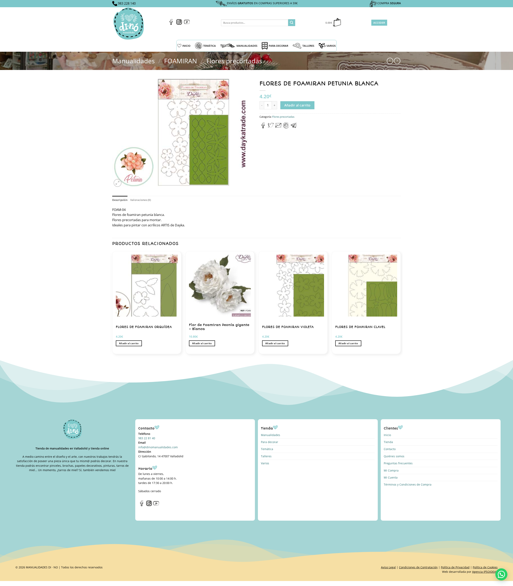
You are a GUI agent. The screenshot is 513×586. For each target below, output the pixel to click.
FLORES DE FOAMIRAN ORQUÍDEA (144, 327)
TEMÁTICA (209, 46)
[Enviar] (291, 22)
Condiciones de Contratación (418, 567)
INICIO (186, 46)
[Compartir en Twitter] (271, 127)
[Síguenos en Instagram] (179, 23)
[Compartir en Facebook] (263, 127)
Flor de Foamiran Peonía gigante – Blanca (219, 327)
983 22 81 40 (146, 438)
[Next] (401, 304)
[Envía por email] (278, 127)
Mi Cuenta (391, 477)
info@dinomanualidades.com (158, 447)
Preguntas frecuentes (398, 463)
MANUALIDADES (246, 46)
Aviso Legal (388, 567)
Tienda (388, 442)
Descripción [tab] (119, 200)
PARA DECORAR (278, 46)
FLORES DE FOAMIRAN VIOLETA (288, 327)
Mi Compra (391, 470)
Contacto (390, 449)
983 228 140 (127, 3)
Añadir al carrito (297, 105)
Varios (265, 463)
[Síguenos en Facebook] (171, 23)
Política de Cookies (485, 567)
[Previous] (112, 304)
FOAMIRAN (180, 61)
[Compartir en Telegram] (294, 127)
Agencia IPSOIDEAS (485, 572)
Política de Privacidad (455, 567)
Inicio (387, 435)
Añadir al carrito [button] (129, 343)
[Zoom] (117, 183)
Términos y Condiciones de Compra (407, 484)
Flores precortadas (234, 61)
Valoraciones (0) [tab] (140, 200)
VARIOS (331, 46)
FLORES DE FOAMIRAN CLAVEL (360, 327)
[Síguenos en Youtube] (187, 23)
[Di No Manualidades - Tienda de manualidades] (130, 23)
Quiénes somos (394, 456)
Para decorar (269, 442)
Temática (267, 449)
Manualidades (133, 61)
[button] (501, 574)
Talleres (266, 456)
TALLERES (308, 46)
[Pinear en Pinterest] (286, 127)
